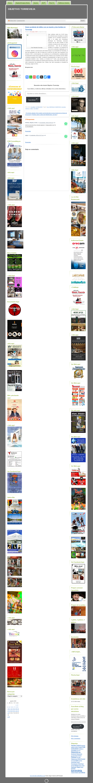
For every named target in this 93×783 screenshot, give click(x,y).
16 (18, 709)
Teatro (78, 767)
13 (13, 709)
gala (79, 757)
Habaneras (74, 759)
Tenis (82, 767)
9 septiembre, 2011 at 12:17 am (37, 135)
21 (14, 711)
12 (11, 709)
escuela (73, 755)
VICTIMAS (36, 108)
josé (72, 760)
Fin (77, 757)
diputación (73, 754)
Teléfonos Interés (63, 3)
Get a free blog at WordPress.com (37, 775)
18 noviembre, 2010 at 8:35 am (46, 122)
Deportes (74, 752)
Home (10, 3)
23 (18, 711)
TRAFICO (27, 108)
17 (8, 711)
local (79, 760)
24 (8, 713)
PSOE (79, 764)
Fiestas (73, 757)
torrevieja (63, 107)
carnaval (83, 745)
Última (31, 108)
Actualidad (33, 107)
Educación (79, 754)
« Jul (8, 717)
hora (48, 107)
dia (79, 752)
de (79, 750)
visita (79, 772)
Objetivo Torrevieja (21, 9)
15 (16, 709)
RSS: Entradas (74, 736)
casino (73, 747)
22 (16, 711)
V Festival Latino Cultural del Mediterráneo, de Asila (44, 114)
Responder (28, 131)
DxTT (43, 3)
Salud (83, 765)
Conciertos (74, 749)
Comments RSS (21, 20)
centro (76, 747)
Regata (72, 765)
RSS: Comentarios (75, 738)
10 (8, 709)
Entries (13, 20)
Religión (77, 765)
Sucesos (73, 767)
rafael (26, 135)
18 (10, 711)
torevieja (73, 768)
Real (82, 764)
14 (14, 709)
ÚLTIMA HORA (39, 107)
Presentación (74, 764)
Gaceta (36, 3)
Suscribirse (32, 100)
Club (83, 747)
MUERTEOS (58, 107)
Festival (79, 755)
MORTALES (52, 107)
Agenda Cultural (76, 745)
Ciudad (80, 747)
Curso (77, 750)
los (81, 760)
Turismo (73, 772)
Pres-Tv (51, 3)
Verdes (76, 772)
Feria (76, 755)
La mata (75, 760)
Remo (80, 765)
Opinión (78, 762)
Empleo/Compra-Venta (23, 3)
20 (13, 711)
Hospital (83, 759)
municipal (73, 762)
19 (11, 711)
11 (9, 709)
